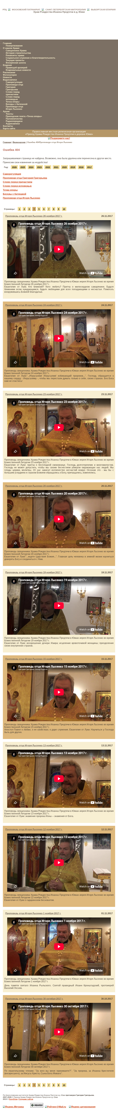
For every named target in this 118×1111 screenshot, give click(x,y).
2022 (47, 167)
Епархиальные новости (18, 70)
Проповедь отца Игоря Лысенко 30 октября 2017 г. (34, 999)
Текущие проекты (15, 60)
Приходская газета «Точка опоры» (24, 116)
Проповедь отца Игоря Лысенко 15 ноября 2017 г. (33, 659)
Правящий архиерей (16, 67)
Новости (7, 77)
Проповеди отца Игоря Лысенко (14, 107)
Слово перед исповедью (13, 98)
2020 (64, 167)
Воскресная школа (16, 62)
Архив (6, 111)
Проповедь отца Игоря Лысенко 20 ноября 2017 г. (33, 486)
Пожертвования (14, 45)
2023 (39, 167)
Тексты (9, 114)
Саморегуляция (14, 82)
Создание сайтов (25, 1099)
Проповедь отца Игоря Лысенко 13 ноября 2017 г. (33, 745)
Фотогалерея (10, 75)
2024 (31, 167)
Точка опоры (12, 101)
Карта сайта (9, 128)
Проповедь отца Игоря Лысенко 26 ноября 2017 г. (33, 216)
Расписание (9, 72)
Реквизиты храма (15, 55)
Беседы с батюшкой (16, 104)
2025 (22, 167)
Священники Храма (16, 50)
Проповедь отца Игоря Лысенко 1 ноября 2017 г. (33, 913)
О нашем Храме (11, 48)
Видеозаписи (10, 79)
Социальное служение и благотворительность (30, 58)
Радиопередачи (14, 121)
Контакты (8, 126)
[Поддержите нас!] (59, 138)
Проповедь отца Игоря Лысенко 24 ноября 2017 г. (33, 305)
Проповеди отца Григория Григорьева (14, 87)
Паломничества (14, 118)
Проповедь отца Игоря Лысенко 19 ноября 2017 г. (33, 572)
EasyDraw (13, 1099)
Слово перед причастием (13, 93)
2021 (56, 167)
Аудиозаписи (13, 123)
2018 (81, 167)
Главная (7, 43)
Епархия (7, 65)
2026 (14, 167)
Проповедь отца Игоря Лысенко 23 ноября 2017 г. (33, 394)
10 (64, 209)
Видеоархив (19, 142)
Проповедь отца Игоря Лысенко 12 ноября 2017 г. (33, 829)
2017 (89, 167)
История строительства (18, 53)
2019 (73, 167)
